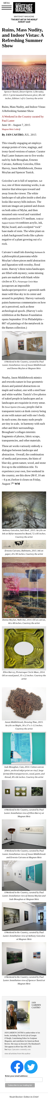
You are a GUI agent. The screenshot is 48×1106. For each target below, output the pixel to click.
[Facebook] (17, 1067)
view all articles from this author (17, 1053)
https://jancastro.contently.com (19, 1049)
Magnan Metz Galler (10, 129)
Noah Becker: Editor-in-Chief (24, 1097)
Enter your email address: (16, 1076)
